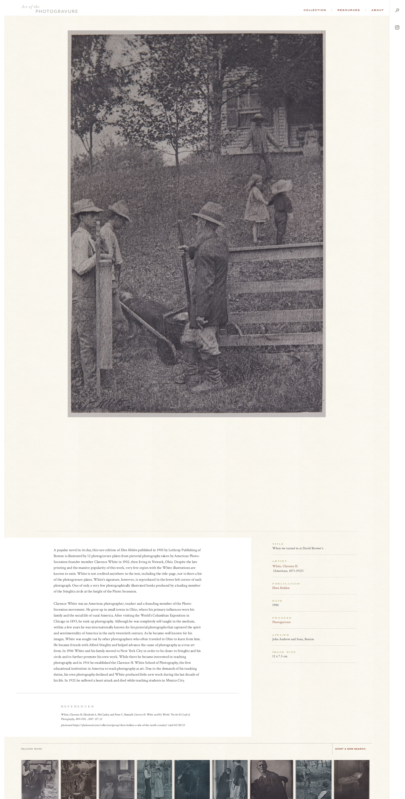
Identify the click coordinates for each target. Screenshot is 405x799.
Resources (349, 10)
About (377, 10)
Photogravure (281, 622)
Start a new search (350, 749)
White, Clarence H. (285, 566)
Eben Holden (281, 588)
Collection (315, 10)
